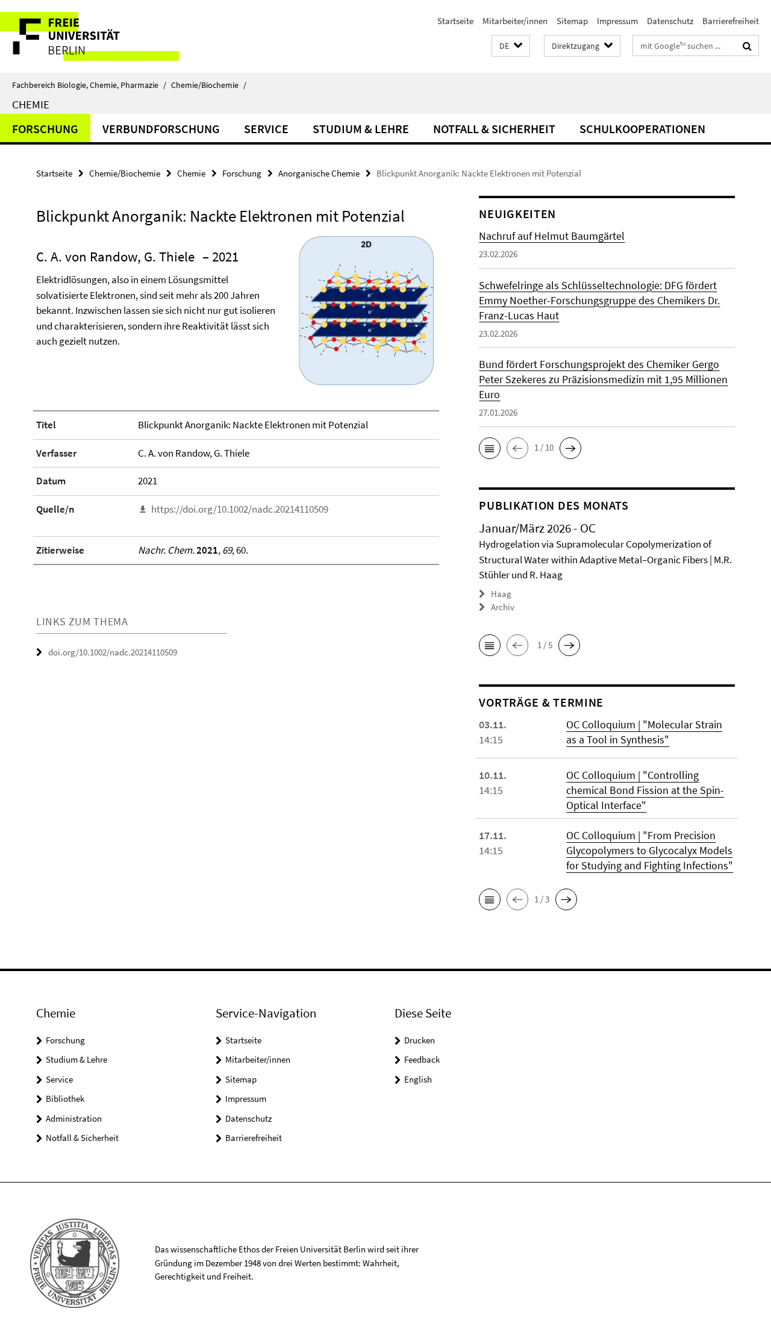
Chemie (30, 104)
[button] (511, 46)
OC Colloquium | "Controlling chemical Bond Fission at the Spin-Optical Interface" (645, 790)
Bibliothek (65, 1098)
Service (266, 128)
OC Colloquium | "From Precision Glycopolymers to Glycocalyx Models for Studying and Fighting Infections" (649, 850)
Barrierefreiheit (730, 21)
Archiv (502, 607)
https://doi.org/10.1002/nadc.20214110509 (239, 509)
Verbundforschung (161, 128)
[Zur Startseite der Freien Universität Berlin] (101, 36)
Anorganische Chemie (319, 173)
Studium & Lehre (361, 128)
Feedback (422, 1059)
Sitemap (572, 21)
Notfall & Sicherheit (494, 128)
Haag (501, 593)
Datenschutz (670, 21)
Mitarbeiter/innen (515, 21)
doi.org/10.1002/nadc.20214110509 (112, 652)
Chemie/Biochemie (208, 85)
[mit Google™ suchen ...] (747, 45)
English (418, 1079)
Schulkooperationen (642, 128)
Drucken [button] (419, 1040)
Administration (74, 1118)
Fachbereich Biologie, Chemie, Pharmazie (89, 85)
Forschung (45, 128)
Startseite (455, 21)
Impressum (617, 21)
